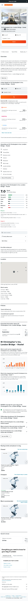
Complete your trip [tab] (7, 555)
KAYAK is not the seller (7, 584)
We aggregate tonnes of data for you (10, 586)
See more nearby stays (22, 449)
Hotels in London (7, 567)
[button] (26, 1)
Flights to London (7, 563)
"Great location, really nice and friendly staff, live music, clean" (14, 215)
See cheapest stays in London (21, 474)
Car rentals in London (8, 565)
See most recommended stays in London (22, 501)
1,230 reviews (13, 29)
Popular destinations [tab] (18, 555)
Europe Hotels (18, 595)
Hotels (13, 595)
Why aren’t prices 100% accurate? (9, 589)
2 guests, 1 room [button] (6, 38)
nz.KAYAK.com (7, 595)
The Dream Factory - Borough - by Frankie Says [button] (11, 517)
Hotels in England (16, 596)
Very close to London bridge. (9, 212)
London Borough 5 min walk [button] (7, 491)
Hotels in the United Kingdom (6, 596)
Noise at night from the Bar (8, 226)
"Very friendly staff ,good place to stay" (11, 217)
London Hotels (23, 596)
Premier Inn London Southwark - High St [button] (9, 465)
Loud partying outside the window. (10, 223)
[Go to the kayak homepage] (8, 5)
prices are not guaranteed (6, 580)
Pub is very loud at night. (8, 225)
